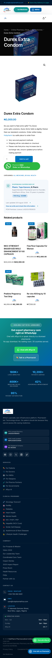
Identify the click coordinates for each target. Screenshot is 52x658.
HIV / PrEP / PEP (11, 520)
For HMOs (8, 475)
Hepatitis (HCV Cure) (12, 523)
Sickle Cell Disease (11, 527)
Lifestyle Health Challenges (15, 534)
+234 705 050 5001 (15, 594)
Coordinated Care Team (12, 557)
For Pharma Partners (12, 482)
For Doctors (9, 472)
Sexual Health (30, 175)
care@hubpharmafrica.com (18, 601)
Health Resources (10, 571)
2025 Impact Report (10, 564)
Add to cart (24, 159)
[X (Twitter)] (16, 454)
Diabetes (8, 509)
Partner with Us (9, 579)
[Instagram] (10, 454)
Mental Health (9, 516)
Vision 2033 (7, 550)
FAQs (5, 575)
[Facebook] (5, 454)
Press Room (7, 568)
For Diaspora (9, 479)
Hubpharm (8, 135)
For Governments (11, 486)
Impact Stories (8, 561)
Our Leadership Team (11, 554)
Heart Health (9, 513)
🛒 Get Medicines (21, 9)
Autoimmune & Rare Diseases (16, 531)
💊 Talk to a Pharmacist (26, 358)
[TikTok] (27, 454)
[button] (44, 65)
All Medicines (18, 175)
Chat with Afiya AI (27, 350)
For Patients (9, 468)
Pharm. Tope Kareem (21, 187)
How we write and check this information (20, 206)
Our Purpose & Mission (11, 546)
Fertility (7, 505)
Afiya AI (7, 489)
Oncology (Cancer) (12, 502)
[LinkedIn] (21, 454)
